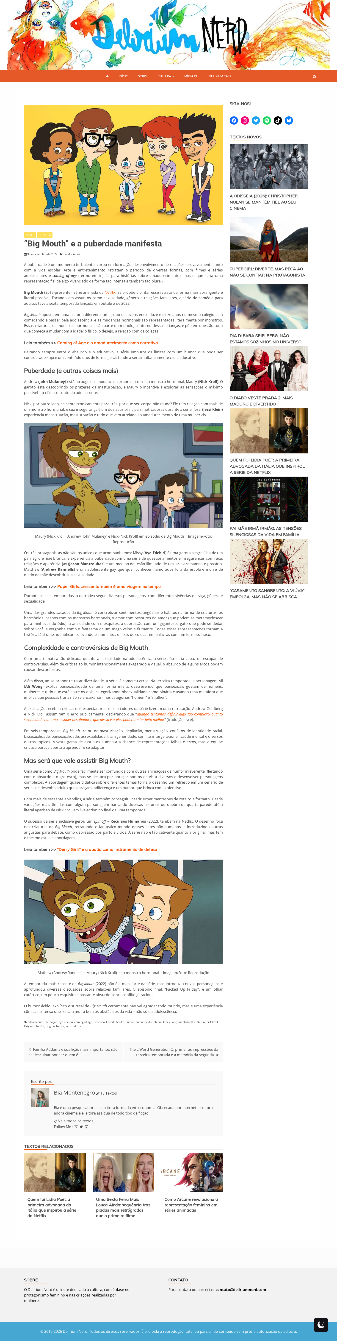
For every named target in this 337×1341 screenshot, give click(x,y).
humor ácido (143, 1022)
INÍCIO (123, 76)
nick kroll (212, 1022)
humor (130, 1022)
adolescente (35, 1022)
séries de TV (73, 1026)
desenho (99, 1022)
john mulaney (161, 1022)
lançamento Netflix (183, 1022)
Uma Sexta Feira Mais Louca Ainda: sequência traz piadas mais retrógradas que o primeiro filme (123, 1207)
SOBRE (143, 76)
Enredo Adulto (115, 1022)
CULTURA (164, 76)
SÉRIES (30, 235)
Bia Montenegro (74, 1092)
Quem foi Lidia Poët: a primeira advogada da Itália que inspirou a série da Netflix (52, 1207)
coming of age (83, 1022)
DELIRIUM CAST (220, 76)
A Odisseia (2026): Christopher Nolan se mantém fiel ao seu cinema (264, 202)
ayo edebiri (66, 1022)
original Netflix (55, 1026)
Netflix (110, 292)
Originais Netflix (34, 1026)
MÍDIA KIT (191, 76)
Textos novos (246, 137)
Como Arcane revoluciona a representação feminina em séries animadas (191, 1205)
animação (51, 1022)
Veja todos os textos (75, 1120)
